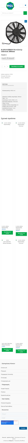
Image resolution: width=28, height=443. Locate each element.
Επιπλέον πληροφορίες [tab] (8, 85)
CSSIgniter (11, 440)
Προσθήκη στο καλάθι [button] (7, 232)
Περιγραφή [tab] (5, 84)
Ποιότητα (3, 392)
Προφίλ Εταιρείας (5, 388)
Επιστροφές (4, 378)
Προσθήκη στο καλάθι (17, 66)
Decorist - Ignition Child (8, 437)
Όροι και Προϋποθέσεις (6, 406)
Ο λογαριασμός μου (5, 381)
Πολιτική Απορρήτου (6, 403)
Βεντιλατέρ (8, 76)
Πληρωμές (3, 371)
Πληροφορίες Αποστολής (7, 374)
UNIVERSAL (7, 77)
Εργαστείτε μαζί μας (5, 395)
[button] (26, 21)
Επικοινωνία (4, 367)
